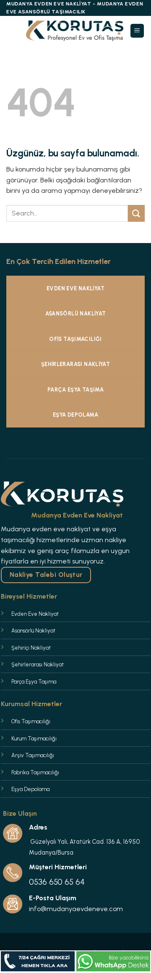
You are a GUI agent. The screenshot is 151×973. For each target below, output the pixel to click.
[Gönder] (136, 213)
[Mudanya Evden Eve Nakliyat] (74, 30)
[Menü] (137, 31)
